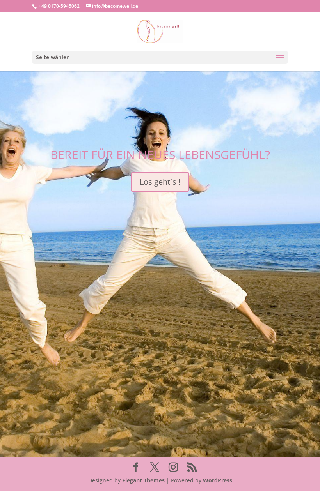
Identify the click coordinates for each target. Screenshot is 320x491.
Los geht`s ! (160, 182)
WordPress (217, 480)
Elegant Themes (143, 480)
